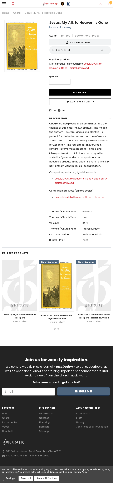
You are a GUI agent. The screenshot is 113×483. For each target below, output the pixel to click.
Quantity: (53, 76)
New (4, 413)
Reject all (26, 478)
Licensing (44, 422)
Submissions (46, 413)
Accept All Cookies (47, 478)
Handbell (7, 431)
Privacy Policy (80, 472)
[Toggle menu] (4, 3)
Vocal (5, 426)
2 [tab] (58, 329)
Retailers (44, 426)
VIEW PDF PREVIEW (80, 42)
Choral (6, 418)
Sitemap (44, 431)
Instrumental (9, 422)
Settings (10, 478)
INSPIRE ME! (83, 391)
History (80, 422)
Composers (83, 413)
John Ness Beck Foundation (92, 426)
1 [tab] (55, 329)
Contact (44, 418)
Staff (79, 418)
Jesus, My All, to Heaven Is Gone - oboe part (80, 197)
